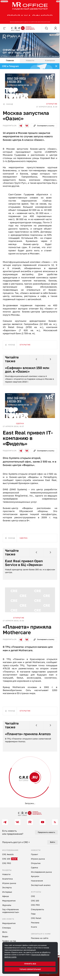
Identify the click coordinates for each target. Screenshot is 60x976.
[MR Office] (30, 12)
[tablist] (30, 60)
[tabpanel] (30, 435)
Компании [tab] (50, 60)
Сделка (20, 423)
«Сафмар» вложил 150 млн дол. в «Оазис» (27, 369)
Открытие (51, 104)
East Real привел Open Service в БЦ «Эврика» (24, 562)
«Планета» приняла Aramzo (28, 734)
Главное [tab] (10, 60)
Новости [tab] (30, 60)
